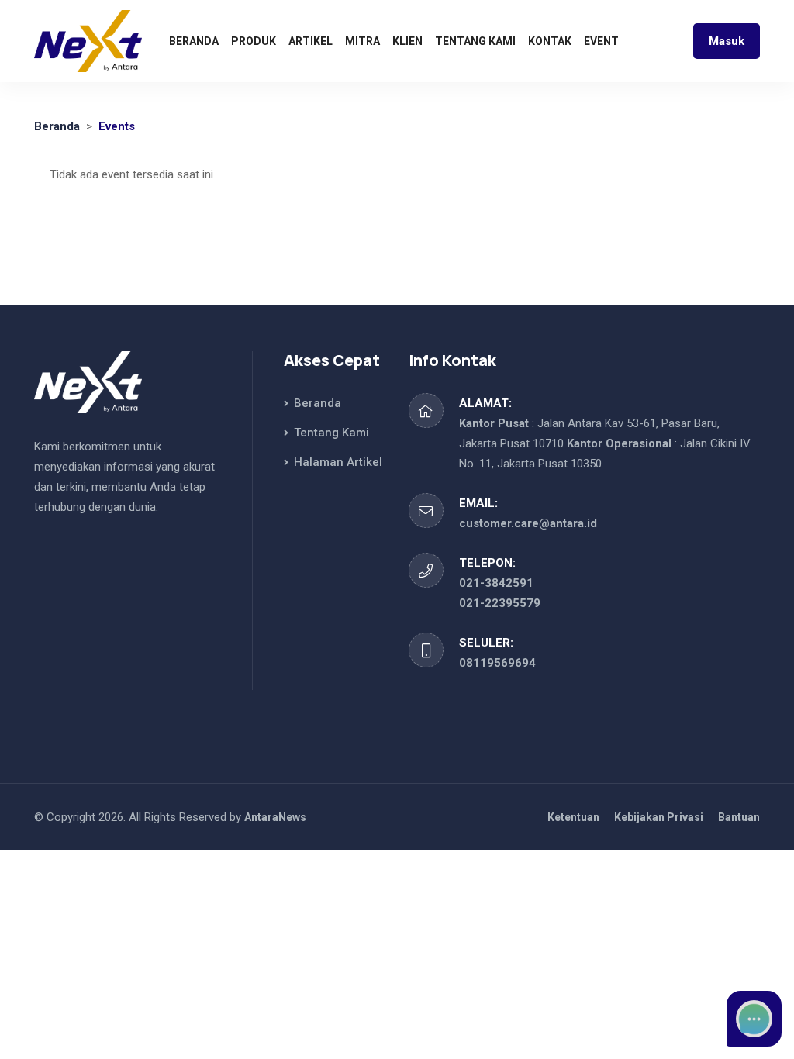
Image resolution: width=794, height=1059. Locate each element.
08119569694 (497, 663)
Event (601, 41)
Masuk (726, 41)
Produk (253, 41)
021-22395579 (499, 603)
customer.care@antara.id (528, 523)
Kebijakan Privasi (658, 817)
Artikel (310, 41)
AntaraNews (275, 817)
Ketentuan (573, 817)
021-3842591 (496, 583)
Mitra (362, 41)
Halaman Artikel (336, 462)
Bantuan (739, 817)
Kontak (549, 41)
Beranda (194, 41)
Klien (407, 41)
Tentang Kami (475, 41)
